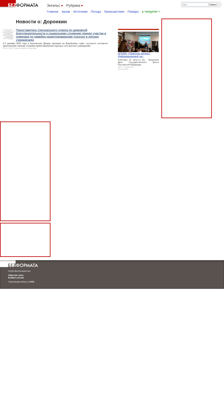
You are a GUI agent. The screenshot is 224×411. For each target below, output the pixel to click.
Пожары (133, 11)
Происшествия (114, 11)
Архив (66, 11)
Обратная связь (16, 275)
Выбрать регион (16, 278)
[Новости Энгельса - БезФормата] (19, 4)
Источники (80, 11)
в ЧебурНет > (151, 11)
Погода (96, 11)
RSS (32, 282)
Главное (52, 11)
